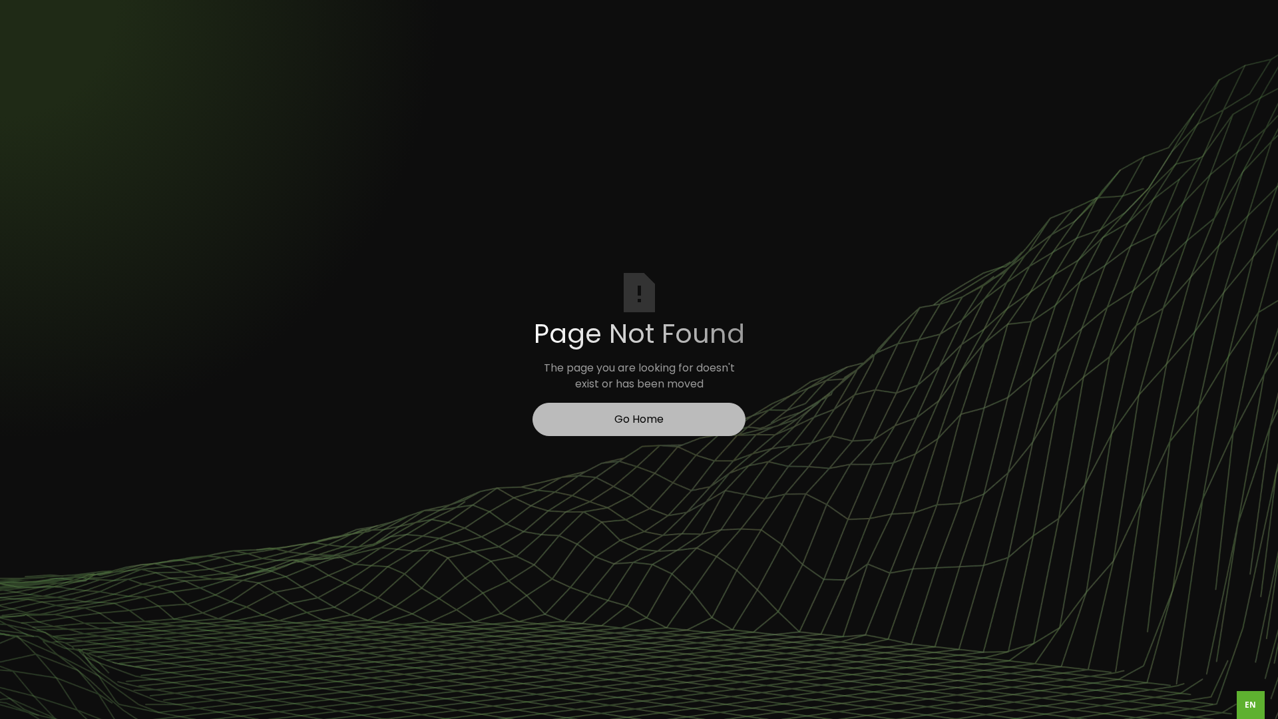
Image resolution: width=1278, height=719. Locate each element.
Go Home (639, 419)
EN (1250, 704)
